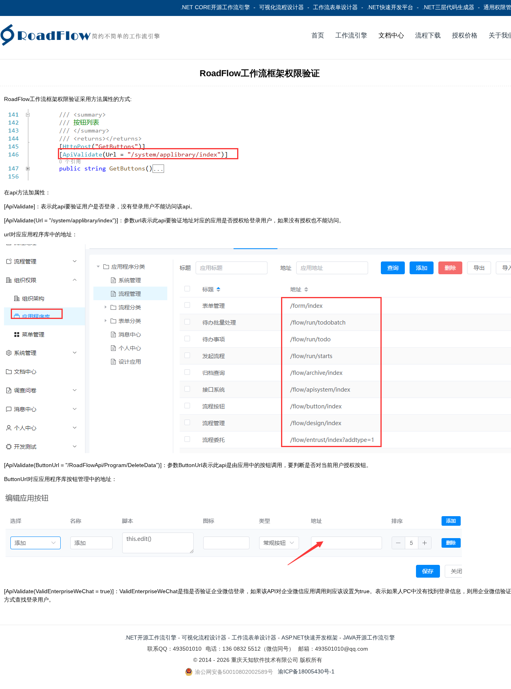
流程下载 (428, 35)
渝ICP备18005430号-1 (306, 671)
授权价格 (464, 35)
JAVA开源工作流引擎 (369, 637)
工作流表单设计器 (335, 7)
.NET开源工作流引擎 (150, 637)
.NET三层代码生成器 (448, 7)
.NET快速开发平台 (390, 7)
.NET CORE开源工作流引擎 (215, 7)
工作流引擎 (351, 35)
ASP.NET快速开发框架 (309, 637)
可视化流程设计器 (281, 7)
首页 (317, 35)
